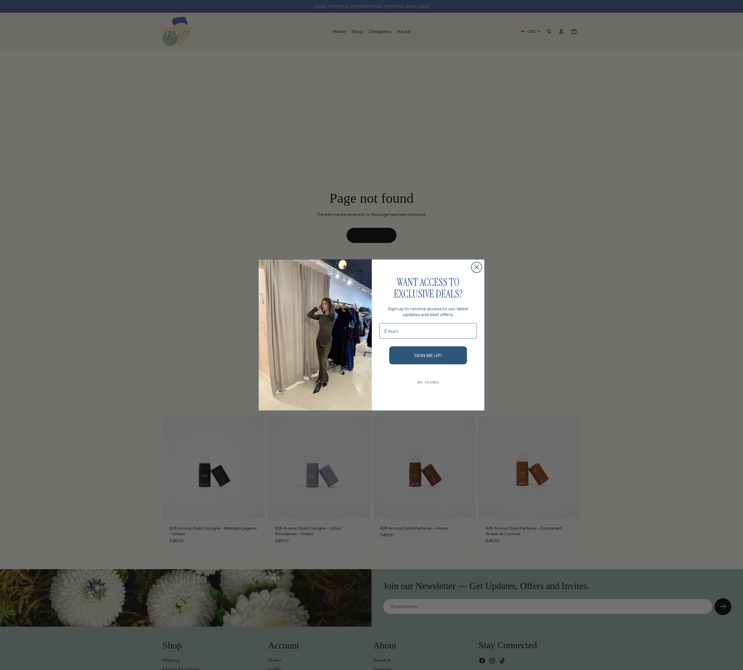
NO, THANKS (428, 382)
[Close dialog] (476, 267)
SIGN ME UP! (428, 355)
